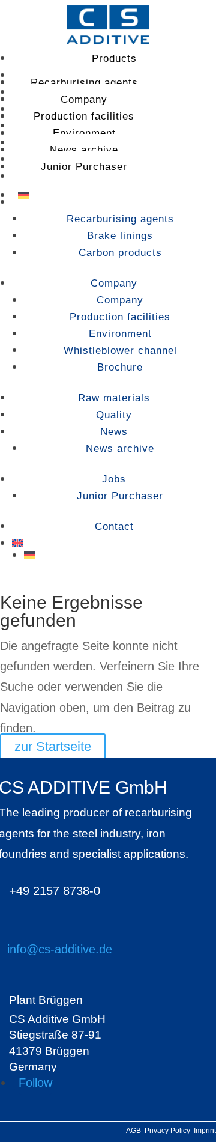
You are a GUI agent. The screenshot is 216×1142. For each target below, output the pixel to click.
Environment (84, 133)
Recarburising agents (84, 82)
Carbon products (120, 252)
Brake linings (120, 235)
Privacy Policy (169, 1130)
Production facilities (84, 116)
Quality (114, 415)
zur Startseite (52, 746)
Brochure (120, 367)
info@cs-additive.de (59, 949)
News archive (84, 150)
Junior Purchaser (84, 166)
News (114, 431)
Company (84, 99)
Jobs (114, 479)
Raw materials (114, 398)
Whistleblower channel (120, 350)
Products (114, 58)
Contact (114, 526)
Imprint (205, 1130)
